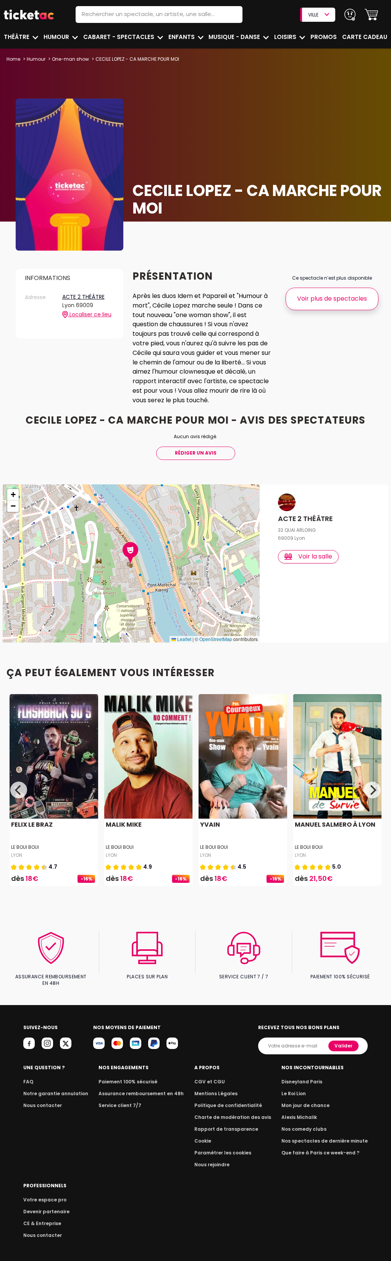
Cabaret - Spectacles (119, 37)
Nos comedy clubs (303, 1129)
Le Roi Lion (293, 1093)
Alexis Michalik (299, 1117)
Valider (343, 1045)
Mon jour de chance (305, 1105)
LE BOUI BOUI (25, 847)
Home (13, 59)
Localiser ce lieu (89, 314)
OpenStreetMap (215, 639)
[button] (371, 14)
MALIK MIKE (124, 824)
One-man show (70, 59)
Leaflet (183, 639)
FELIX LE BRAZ (32, 824)
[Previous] (18, 790)
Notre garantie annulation (55, 1093)
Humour (57, 37)
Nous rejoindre (211, 1164)
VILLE (313, 14)
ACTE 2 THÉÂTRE (83, 297)
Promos (323, 37)
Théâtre (17, 37)
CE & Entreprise (42, 1223)
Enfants (182, 37)
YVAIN (210, 824)
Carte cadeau (364, 37)
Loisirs (286, 37)
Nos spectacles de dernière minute (324, 1141)
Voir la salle (315, 556)
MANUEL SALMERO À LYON (335, 824)
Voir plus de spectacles (332, 298)
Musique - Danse (235, 37)
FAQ (28, 1081)
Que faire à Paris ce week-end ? (320, 1152)
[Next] (372, 790)
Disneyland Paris (301, 1081)
